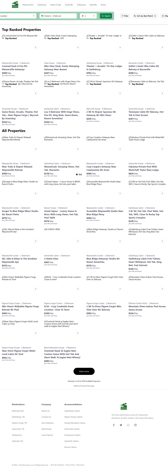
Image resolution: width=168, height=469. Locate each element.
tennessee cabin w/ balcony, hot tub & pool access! (146, 113)
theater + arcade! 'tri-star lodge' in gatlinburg (104, 68)
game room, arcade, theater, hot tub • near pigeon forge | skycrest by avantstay (20, 115)
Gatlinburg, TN (18, 417)
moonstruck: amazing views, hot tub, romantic (61, 168)
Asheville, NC (17, 441)
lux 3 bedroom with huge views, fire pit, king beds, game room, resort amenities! (62, 115)
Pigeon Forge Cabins (73, 417)
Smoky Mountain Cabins (74, 423)
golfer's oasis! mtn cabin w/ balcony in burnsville (144, 68)
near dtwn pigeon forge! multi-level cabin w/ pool (19, 352)
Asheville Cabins (71, 441)
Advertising (46, 429)
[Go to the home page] (15, 4)
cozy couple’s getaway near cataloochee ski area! (101, 168)
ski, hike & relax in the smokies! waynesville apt (19, 260)
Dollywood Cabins (72, 435)
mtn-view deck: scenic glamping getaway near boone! (61, 68)
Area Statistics (47, 423)
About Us (45, 410)
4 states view (51, 258)
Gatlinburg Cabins (72, 410)
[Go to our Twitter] (121, 425)
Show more (84, 371)
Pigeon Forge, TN (19, 423)
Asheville (93, 4)
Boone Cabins (70, 447)
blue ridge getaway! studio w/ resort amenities (103, 260)
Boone (103, 4)
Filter (126, 16)
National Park (28, 4)
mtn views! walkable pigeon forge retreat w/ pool (20, 308)
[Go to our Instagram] (135, 425)
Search (107, 16)
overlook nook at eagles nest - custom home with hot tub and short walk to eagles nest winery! (62, 354)
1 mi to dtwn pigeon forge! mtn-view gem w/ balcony (104, 308)
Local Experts (47, 435)
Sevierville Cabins (72, 429)
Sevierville (69, 4)
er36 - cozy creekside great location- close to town (59, 308)
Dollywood (81, 4)
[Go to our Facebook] (113, 425)
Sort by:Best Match (145, 16)
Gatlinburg (42, 4)
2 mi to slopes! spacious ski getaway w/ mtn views (101, 113)
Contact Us (46, 417)
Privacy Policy (70, 465)
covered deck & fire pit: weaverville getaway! (15, 68)
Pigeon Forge (55, 4)
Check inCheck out (52, 16)
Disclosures (80, 465)
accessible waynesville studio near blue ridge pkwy (104, 213)
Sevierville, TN (18, 429)
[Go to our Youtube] (128, 425)
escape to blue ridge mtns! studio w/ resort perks (20, 213)
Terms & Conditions (57, 465)
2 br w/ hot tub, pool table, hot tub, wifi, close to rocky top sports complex (146, 214)
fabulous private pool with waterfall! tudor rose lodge (144, 168)
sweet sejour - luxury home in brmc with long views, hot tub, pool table (61, 214)
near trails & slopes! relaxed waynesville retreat (17, 168)
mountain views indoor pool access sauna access (147, 308)
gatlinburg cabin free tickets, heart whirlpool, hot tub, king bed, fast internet (145, 262)
